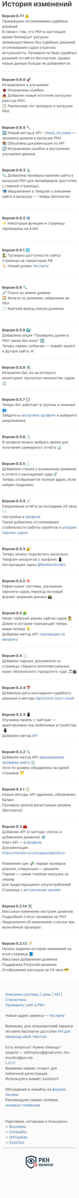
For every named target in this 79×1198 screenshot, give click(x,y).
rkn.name (40, 266)
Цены (46, 994)
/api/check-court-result (55, 698)
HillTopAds (18, 1137)
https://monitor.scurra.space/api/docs (33, 853)
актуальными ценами (42, 890)
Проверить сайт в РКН (25, 1005)
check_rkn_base (58, 132)
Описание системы (22, 994)
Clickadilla (18, 1132)
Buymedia (17, 1126)
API (35, 735)
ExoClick (16, 1142)
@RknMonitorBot (51, 564)
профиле (32, 517)
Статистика (15, 999)
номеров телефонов (22, 1105)
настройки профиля (38, 415)
